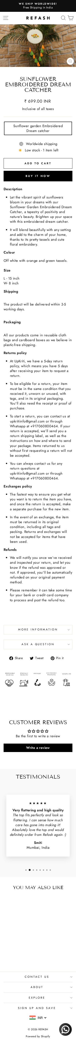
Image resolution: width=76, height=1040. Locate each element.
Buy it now (38, 176)
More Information (38, 629)
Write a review (38, 747)
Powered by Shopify (38, 1036)
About (37, 987)
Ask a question (38, 644)
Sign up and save (37, 1008)
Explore (37, 998)
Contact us (37, 977)
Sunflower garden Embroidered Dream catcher (38, 128)
